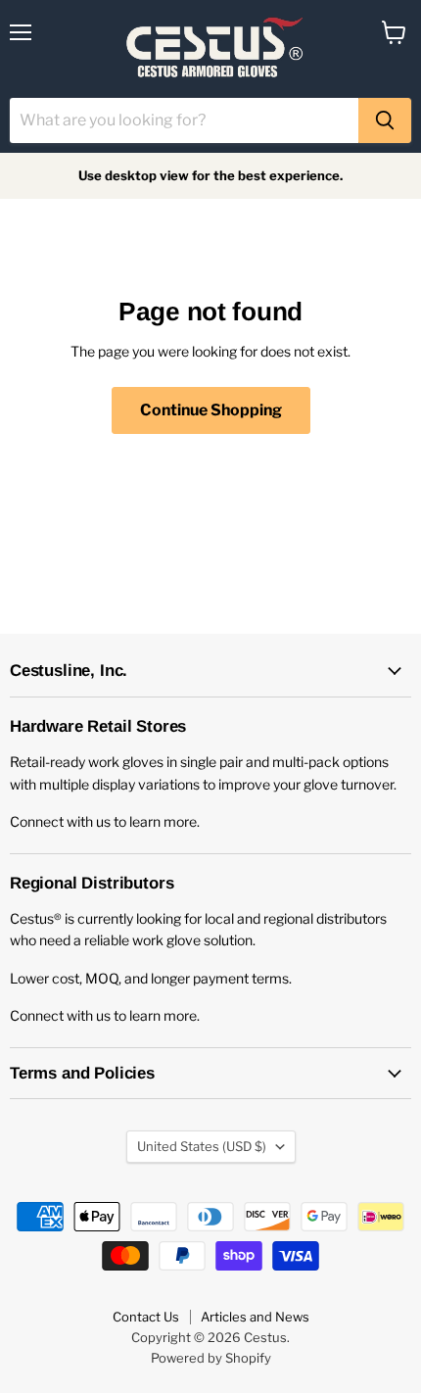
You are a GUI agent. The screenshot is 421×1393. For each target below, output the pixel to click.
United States (201, 1146)
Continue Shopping (211, 410)
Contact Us (146, 1316)
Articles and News (255, 1316)
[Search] (384, 120)
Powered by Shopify (211, 1358)
